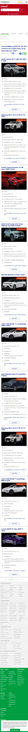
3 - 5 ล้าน (17, 646)
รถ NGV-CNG (4, 605)
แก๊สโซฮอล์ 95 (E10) (21, 84)
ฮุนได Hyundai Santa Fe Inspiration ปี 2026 (13, 375)
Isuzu (5, 134)
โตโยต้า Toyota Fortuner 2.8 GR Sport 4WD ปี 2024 (12, 168)
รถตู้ (2, 631)
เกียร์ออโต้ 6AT (7, 155)
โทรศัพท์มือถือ (4, 710)
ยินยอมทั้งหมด (15, 730)
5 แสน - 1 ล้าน (18, 643)
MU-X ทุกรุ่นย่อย (22, 158)
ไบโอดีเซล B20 (20, 140)
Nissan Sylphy (13, 615)
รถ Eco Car (13, 603)
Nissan (20, 594)
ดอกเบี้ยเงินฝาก (12, 700)
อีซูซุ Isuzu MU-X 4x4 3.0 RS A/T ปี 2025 (13, 116)
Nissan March (22, 612)
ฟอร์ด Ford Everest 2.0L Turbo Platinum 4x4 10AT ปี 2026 (12, 225)
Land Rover (13, 587)
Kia (2, 587)
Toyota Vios (13, 608)
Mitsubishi (21, 592)
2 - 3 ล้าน (3, 646)
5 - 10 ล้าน (3, 648)
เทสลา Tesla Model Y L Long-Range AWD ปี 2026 (13, 325)
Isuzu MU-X (22, 610)
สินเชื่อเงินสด (11, 695)
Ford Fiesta (4, 617)
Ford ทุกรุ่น (15, 265)
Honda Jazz (13, 605)
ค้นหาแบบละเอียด (14, 14)
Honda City (22, 605)
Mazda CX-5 (4, 612)
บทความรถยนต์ (18, 655)
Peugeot (12, 585)
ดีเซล (9, 140)
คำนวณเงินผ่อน (18, 662)
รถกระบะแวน (4, 636)
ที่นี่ (5, 726)
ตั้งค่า (14, 727)
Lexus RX (3, 610)
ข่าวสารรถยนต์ (4, 653)
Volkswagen (4, 592)
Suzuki (2, 589)
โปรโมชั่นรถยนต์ (4, 662)
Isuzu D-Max (13, 610)
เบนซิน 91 (15, 84)
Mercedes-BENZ (5, 591)
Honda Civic (13, 606)
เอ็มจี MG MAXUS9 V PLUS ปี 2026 (13, 275)
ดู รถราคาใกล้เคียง (8, 104)
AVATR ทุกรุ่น (16, 570)
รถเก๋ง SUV (17, 636)
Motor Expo (4, 664)
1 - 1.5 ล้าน (3, 645)
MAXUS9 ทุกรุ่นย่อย (22, 314)
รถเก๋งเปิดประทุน (18, 632)
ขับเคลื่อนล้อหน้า (13, 309)
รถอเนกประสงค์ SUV (12, 81)
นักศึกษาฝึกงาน (20, 683)
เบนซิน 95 (10, 84)
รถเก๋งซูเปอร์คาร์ (18, 634)
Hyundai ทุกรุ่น (16, 417)
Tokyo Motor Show (6, 666)
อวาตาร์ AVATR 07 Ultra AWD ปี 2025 (12, 530)
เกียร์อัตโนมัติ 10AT (8, 262)
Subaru (21, 596)
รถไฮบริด (6, 81)
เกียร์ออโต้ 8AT (7, 466)
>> (22, 579)
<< (5, 579)
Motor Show (18, 664)
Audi (20, 585)
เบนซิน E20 (12, 86)
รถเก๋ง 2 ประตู (18, 631)
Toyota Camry (22, 606)
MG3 (20, 620)
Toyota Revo (4, 608)
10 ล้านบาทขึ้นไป (18, 648)
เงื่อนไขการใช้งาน (21, 679)
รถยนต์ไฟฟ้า (14, 33)
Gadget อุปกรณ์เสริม (19, 659)
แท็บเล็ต (2, 712)
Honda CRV (4, 606)
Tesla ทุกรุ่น (15, 363)
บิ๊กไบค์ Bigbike (4, 679)
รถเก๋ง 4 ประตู (4, 629)
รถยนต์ (2, 674)
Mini (20, 591)
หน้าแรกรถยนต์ (4, 33)
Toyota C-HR (22, 608)
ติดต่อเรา (19, 685)
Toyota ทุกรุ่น (16, 213)
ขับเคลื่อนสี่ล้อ (13, 97)
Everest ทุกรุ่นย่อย (22, 265)
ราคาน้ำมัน (3, 699)
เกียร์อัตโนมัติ (6, 99)
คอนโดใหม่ (11, 675)
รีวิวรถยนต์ (21, 33)
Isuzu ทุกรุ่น (15, 158)
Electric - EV (16, 295)
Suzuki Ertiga (4, 603)
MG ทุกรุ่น (15, 314)
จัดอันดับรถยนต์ (4, 657)
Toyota (5, 191)
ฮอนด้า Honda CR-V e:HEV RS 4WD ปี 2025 (13, 60)
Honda (5, 79)
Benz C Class (13, 620)
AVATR (5, 548)
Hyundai (6, 394)
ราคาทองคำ (3, 695)
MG (5, 293)
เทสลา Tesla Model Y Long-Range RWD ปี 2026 (13, 480)
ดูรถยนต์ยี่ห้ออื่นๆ (5, 598)
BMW (11, 589)
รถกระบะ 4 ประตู (5, 634)
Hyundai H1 (4, 619)
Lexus (20, 587)
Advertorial (4, 659)
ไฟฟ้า (9, 298)
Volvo (2, 594)
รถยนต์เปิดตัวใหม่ (5, 655)
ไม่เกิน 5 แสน (4, 643)
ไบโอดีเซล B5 (13, 140)
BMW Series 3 (13, 619)
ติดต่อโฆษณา (20, 677)
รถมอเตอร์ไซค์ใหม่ (4, 677)
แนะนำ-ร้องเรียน (20, 681)
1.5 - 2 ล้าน (17, 645)
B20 (12, 249)
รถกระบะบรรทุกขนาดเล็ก (6, 638)
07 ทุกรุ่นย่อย (22, 570)
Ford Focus (13, 617)
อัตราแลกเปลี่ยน (12, 702)
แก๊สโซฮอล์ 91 (7, 86)
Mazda (20, 589)
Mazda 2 (21, 617)
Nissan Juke (22, 615)
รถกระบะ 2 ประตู (5, 632)
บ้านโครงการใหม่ (12, 674)
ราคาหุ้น (2, 697)
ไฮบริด (17, 86)
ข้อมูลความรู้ (17, 657)
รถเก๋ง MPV (17, 638)
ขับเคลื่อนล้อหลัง (13, 513)
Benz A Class (4, 620)
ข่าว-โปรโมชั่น (17, 653)
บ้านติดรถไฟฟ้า (12, 681)
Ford (5, 243)
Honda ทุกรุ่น (15, 104)
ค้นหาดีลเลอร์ (17, 660)
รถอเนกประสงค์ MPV (8, 295)
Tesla (5, 343)
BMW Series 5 (22, 619)
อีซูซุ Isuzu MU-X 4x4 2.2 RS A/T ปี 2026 (13, 429)
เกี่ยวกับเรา (19, 675)
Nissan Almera (4, 615)
